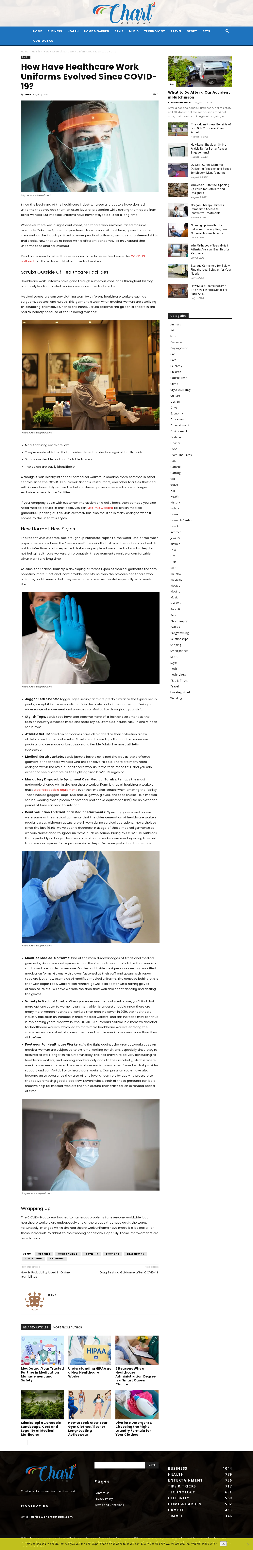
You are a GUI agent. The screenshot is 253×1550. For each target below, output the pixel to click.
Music (134, 31)
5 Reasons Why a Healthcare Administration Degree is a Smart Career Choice (135, 1376)
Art (172, 330)
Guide (174, 484)
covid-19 (91, 1253)
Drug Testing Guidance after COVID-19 (129, 1272)
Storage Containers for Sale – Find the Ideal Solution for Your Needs (211, 269)
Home (24, 51)
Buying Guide (179, 348)
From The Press (181, 455)
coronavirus (67, 1253)
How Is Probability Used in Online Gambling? (45, 1274)
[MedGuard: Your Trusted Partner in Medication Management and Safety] (42, 1350)
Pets (206, 31)
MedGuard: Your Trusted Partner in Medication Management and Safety (42, 1374)
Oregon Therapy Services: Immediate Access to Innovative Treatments (208, 209)
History (175, 502)
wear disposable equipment (55, 790)
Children (175, 372)
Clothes (44, 1253)
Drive (173, 407)
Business (54, 31)
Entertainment (179, 425)
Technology (154, 31)
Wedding (176, 698)
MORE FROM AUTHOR (67, 1327)
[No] (248, 1544)
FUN (173, 461)
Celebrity (176, 366)
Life (172, 556)
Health (73, 31)
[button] (227, 31)
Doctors (112, 1253)
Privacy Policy (103, 1499)
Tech (173, 668)
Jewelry (175, 538)
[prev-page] (23, 1442)
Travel (175, 31)
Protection (33, 1258)
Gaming (175, 473)
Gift (172, 479)
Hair (173, 490)
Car (172, 84)
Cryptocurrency (180, 390)
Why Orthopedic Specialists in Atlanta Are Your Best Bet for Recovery (210, 249)
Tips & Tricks (179, 680)
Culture (175, 395)
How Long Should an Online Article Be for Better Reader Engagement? (209, 148)
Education (177, 419)
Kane (28, 94)
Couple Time (178, 378)
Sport (192, 31)
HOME (37, 31)
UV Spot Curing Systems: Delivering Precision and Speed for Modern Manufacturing (211, 168)
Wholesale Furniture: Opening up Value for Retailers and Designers (210, 188)
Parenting (176, 609)
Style (119, 31)
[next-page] (29, 1442)
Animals (175, 324)
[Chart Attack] (126, 13)
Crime (174, 384)
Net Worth (177, 603)
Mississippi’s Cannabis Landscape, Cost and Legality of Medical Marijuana (41, 1428)
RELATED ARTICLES (35, 1327)
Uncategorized (180, 692)
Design (175, 401)
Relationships (179, 639)
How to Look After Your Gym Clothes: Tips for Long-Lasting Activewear (88, 1428)
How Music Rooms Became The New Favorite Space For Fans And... (209, 289)
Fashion (175, 437)
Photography (179, 621)
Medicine (176, 579)
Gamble (175, 467)
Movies (175, 585)
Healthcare (135, 1253)
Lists (173, 562)
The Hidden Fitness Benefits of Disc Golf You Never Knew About (211, 128)
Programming (179, 633)
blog (173, 336)
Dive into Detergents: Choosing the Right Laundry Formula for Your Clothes (133, 1428)
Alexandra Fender (180, 102)
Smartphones (179, 651)
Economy (176, 413)
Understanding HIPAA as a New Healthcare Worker (89, 1372)
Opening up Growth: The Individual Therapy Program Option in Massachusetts (209, 229)
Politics (175, 627)
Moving (175, 591)
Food (173, 449)
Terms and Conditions (109, 1505)
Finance (175, 443)
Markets (175, 573)
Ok (223, 1543)
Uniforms (57, 1258)
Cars (173, 360)
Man (173, 568)
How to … (176, 526)
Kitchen (175, 544)
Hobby (174, 508)
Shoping (175, 645)
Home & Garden (96, 31)
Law (173, 550)
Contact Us (43, 41)
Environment (178, 431)
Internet (175, 532)
